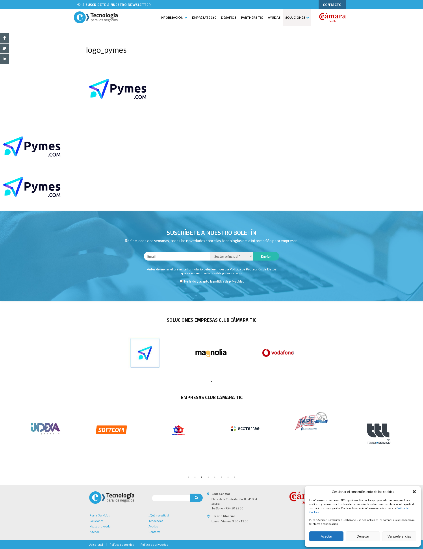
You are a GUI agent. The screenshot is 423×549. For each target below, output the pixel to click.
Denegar (363, 536)
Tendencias (155, 521)
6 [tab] (221, 477)
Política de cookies (122, 544)
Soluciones (295, 17)
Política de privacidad (154, 544)
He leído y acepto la (213, 281)
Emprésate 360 (204, 17)
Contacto (154, 532)
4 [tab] (208, 477)
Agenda (95, 532)
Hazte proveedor (101, 526)
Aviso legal (96, 544)
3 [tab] (201, 477)
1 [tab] (211, 381)
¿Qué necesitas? (158, 515)
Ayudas (274, 17)
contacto (332, 4)
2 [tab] (195, 477)
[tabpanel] (145, 353)
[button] (414, 491)
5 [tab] (215, 477)
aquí (239, 273)
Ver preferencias (399, 536)
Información (171, 17)
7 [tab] (228, 477)
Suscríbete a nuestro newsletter (118, 4)
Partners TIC (252, 17)
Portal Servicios (100, 515)
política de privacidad (228, 281)
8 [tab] (234, 477)
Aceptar (326, 536)
